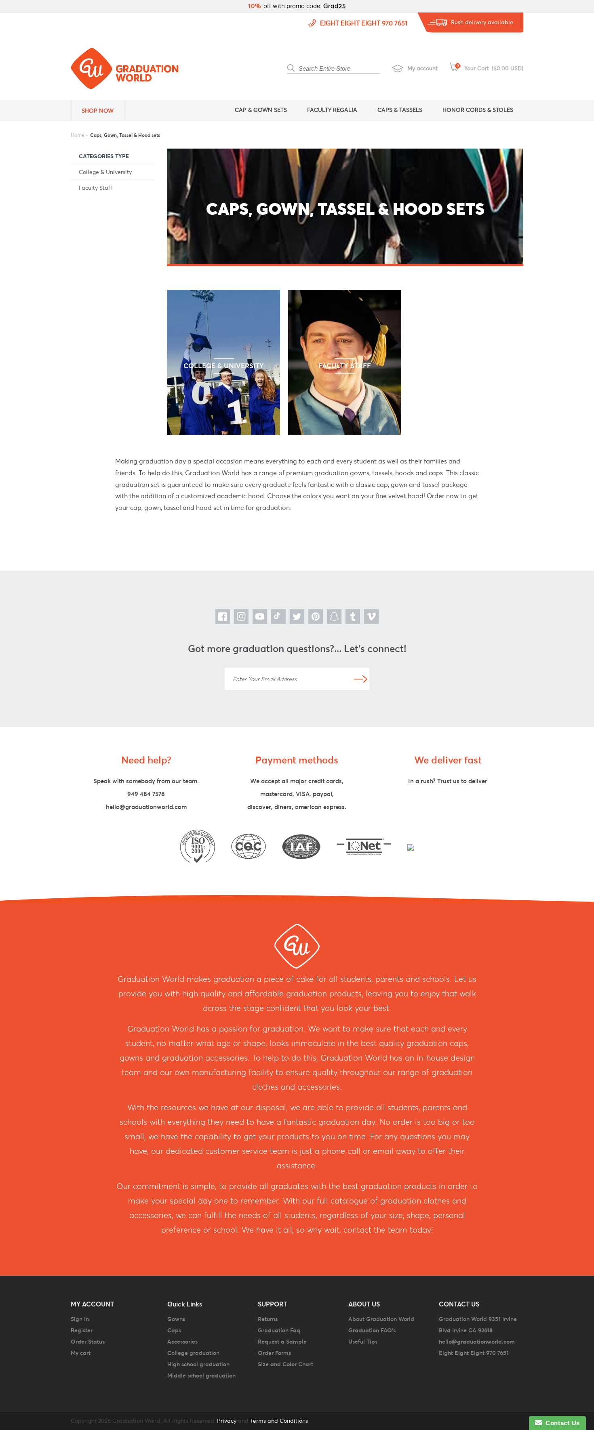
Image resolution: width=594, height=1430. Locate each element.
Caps (174, 1330)
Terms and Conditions (279, 1420)
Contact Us (561, 1423)
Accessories (182, 1341)
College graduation (193, 1353)
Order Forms (274, 1353)
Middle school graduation (201, 1375)
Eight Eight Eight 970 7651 (363, 23)
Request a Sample (282, 1341)
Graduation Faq (279, 1330)
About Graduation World (381, 1319)
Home (77, 135)
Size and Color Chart (285, 1364)
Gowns (176, 1319)
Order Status (88, 1341)
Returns (268, 1319)
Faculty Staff (95, 187)
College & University (105, 172)
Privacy (225, 1420)
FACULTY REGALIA (332, 109)
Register (82, 1330)
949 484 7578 (146, 794)
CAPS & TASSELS (399, 109)
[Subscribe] (360, 678)
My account (422, 68)
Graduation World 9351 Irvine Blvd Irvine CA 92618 (478, 1324)
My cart (81, 1353)
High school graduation (198, 1364)
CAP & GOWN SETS (261, 109)
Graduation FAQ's (372, 1330)
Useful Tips (362, 1341)
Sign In (80, 1319)
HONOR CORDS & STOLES (477, 109)
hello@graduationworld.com (146, 807)
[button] (103, 110)
